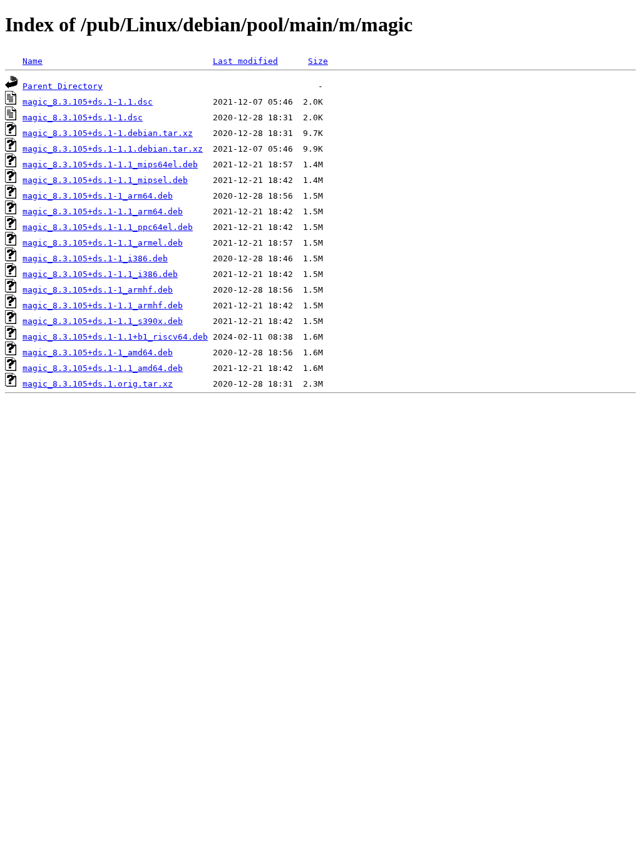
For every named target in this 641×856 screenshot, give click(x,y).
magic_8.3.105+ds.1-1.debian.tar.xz (108, 133)
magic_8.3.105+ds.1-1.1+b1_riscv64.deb (115, 337)
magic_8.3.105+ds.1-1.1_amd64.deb (103, 368)
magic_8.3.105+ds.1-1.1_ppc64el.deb (108, 227)
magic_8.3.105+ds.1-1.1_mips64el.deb (110, 164)
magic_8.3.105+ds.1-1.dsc (83, 117)
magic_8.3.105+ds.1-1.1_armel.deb (103, 243)
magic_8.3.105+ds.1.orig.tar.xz (98, 384)
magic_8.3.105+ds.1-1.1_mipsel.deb (105, 180)
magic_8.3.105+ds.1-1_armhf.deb (98, 290)
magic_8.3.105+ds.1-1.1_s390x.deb (103, 321)
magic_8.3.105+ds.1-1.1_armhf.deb (103, 305)
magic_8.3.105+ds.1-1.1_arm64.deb (103, 211)
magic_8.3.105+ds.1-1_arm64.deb (98, 196)
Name (33, 61)
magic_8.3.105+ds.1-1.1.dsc (88, 102)
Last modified (245, 61)
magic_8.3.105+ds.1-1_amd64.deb (98, 352)
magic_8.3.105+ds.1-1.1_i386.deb (100, 274)
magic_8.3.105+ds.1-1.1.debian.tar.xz (113, 149)
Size (318, 61)
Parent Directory (63, 86)
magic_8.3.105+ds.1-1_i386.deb (95, 258)
